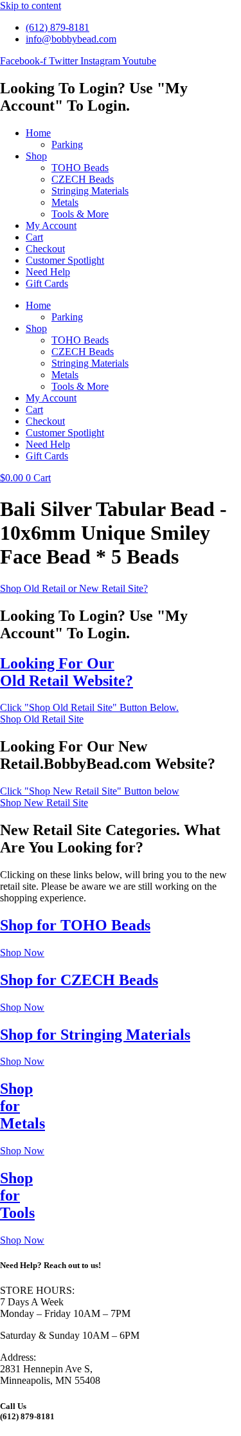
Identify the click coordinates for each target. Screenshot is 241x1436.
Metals (64, 202)
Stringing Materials (90, 190)
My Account (51, 225)
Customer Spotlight (65, 260)
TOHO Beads (80, 167)
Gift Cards (47, 283)
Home (38, 132)
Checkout (45, 248)
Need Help (48, 271)
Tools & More (80, 213)
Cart (34, 237)
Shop (36, 156)
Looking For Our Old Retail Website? (66, 672)
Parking (67, 144)
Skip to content (30, 5)
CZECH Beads (82, 179)
